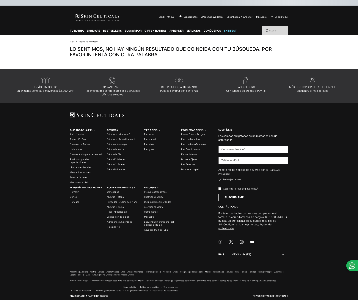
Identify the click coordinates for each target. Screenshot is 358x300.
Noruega (229, 272)
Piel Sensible (188, 164)
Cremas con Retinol (80, 144)
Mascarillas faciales (80, 172)
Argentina (74, 272)
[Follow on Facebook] (220, 242)
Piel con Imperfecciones (193, 144)
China (129, 272)
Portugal (252, 272)
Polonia (244, 272)
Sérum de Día (114, 154)
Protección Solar (78, 139)
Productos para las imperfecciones (79, 161)
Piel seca (149, 134)
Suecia (81, 275)
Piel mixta (149, 144)
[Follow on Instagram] (242, 242)
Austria (93, 272)
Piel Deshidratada (190, 149)
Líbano (200, 272)
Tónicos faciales (78, 177)
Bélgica (101, 272)
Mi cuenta (149, 216)
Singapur (268, 272)
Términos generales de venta (108, 290)
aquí (233, 217)
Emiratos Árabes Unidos (123, 275)
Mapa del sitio (129, 287)
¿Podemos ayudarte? (212, 16)
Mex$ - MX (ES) (167, 16)
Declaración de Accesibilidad (165, 290)
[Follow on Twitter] (231, 242)
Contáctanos (151, 211)
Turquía (95, 275)
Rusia (260, 272)
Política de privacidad (245, 188)
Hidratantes (76, 149)
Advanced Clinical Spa (156, 229)
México (208, 272)
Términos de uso (171, 287)
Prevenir (74, 191)
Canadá (115, 272)
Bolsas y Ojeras (189, 159)
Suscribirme (234, 197)
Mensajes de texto (232, 179)
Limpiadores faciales (80, 167)
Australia (84, 272)
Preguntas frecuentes (155, 191)
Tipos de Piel (113, 226)
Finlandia (149, 272)
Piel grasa (149, 149)
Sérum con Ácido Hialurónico (122, 139)
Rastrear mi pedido (154, 196)
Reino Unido (105, 275)
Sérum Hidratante (116, 169)
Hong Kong (185, 272)
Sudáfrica (278, 272)
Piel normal (150, 139)
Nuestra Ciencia (115, 207)
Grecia (175, 272)
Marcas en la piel (79, 182)
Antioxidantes (77, 134)
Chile (123, 272)
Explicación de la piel (118, 216)
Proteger (74, 201)
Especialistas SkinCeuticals (270, 296)
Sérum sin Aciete (116, 164)
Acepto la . (240, 188)
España (73, 275)
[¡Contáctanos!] (352, 265)
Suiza (88, 275)
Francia (157, 272)
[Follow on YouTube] (252, 242)
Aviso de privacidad (82, 290)
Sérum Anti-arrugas (117, 144)
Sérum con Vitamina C (118, 134)
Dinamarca (138, 272)
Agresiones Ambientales (119, 221)
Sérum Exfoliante (116, 159)
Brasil (108, 272)
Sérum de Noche (115, 149)
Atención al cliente (154, 207)
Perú (237, 272)
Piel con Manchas (190, 139)
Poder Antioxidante (117, 211)
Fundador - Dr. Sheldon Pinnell (123, 201)
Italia (193, 272)
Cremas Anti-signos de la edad (86, 154)
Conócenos (113, 191)
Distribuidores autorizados (157, 201)
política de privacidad (266, 281)
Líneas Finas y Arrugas (193, 134)
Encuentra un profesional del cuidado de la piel (159, 223)
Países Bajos (218, 272)
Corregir (74, 196)
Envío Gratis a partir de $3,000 (89, 296)
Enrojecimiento (189, 154)
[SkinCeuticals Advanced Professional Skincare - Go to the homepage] (97, 17)
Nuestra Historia (115, 196)
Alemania (167, 272)
